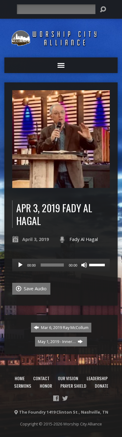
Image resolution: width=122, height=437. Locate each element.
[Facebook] (56, 398)
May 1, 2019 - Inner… (57, 341)
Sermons (22, 385)
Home (20, 378)
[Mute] (84, 265)
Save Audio (35, 289)
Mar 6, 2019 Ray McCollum (64, 327)
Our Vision (68, 378)
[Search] (103, 9)
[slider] (98, 264)
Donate (101, 385)
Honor (46, 385)
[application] (61, 265)
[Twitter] (65, 398)
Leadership (97, 378)
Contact (41, 378)
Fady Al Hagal (83, 239)
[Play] (20, 265)
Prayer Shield (73, 385)
